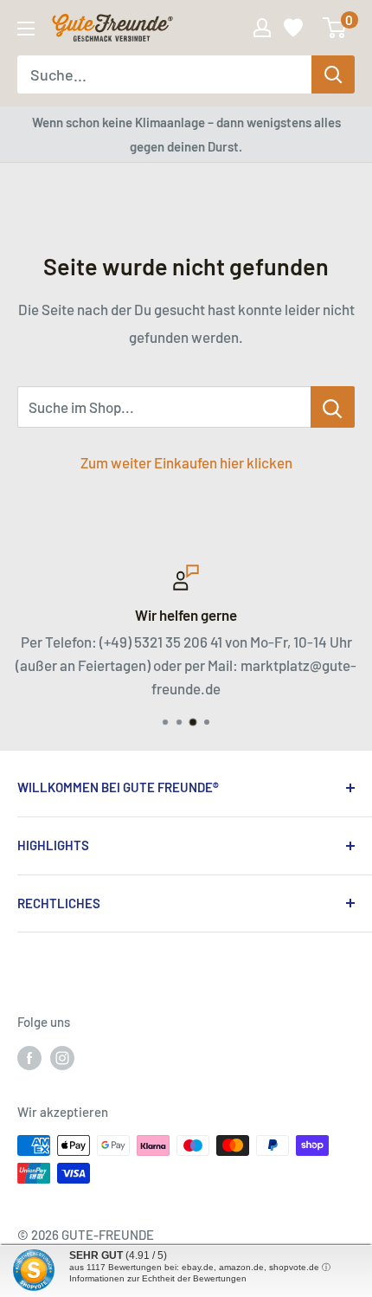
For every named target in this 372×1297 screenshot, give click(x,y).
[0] (335, 27)
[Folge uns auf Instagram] (62, 1057)
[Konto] (262, 27)
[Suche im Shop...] (333, 407)
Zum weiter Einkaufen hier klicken (186, 462)
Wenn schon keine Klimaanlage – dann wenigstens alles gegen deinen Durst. (186, 134)
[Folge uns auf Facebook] (29, 1057)
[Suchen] (333, 74)
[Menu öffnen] (26, 28)
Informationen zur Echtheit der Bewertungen (158, 1278)
